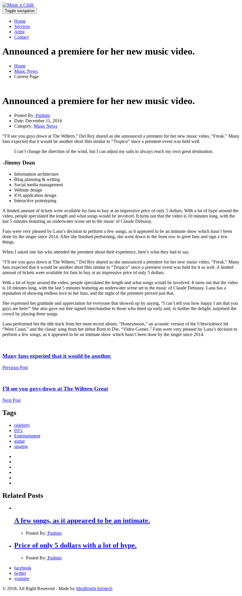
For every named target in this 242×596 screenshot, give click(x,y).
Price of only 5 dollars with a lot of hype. (75, 545)
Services (22, 26)
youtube (21, 578)
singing (21, 446)
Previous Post (15, 367)
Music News (26, 71)
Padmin (42, 115)
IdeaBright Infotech (94, 588)
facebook (22, 567)
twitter (20, 573)
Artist (19, 31)
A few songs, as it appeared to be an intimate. (82, 520)
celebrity (22, 425)
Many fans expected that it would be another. (56, 356)
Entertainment (27, 435)
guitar (19, 441)
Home (20, 21)
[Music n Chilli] (18, 4)
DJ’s (18, 430)
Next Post (11, 400)
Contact (21, 36)
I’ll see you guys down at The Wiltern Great (55, 389)
